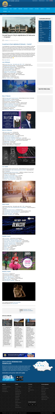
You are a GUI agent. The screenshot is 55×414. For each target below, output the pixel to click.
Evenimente (25, 309)
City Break (42, 386)
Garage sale (6, 273)
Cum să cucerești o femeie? (9, 140)
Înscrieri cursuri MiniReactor (9, 68)
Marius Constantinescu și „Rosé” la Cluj (11, 103)
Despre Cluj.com (34, 0)
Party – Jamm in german (8, 78)
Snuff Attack (6, 248)
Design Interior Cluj (44, 399)
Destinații (40, 30)
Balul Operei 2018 (7, 245)
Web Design (43, 391)
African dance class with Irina (9, 100)
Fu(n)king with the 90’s (8, 213)
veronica (6, 40)
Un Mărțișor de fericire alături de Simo (11, 175)
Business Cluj (17, 399)
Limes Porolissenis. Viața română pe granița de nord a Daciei (15, 169)
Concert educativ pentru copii (9, 242)
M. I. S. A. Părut (7, 278)
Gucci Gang (6, 249)
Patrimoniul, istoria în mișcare (9, 209)
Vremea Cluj (17, 405)
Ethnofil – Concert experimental (9, 179)
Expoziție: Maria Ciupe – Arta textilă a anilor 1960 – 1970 (14, 64)
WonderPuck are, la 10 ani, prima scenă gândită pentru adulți (18, 324)
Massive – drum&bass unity (9, 214)
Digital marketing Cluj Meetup (9, 136)
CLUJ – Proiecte (41, 21)
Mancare (40, 35)
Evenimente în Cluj (18, 391)
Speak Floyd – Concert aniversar (10, 177)
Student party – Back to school (9, 109)
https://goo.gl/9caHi (14, 303)
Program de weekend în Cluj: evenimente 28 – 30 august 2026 (30, 324)
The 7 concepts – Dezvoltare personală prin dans (13, 240)
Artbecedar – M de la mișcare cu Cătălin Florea (12, 241)
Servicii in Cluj (41, 37)
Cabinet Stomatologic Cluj (6, 386)
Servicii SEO (30, 386)
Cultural (40, 26)
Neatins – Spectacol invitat (9, 277)
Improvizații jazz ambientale (9, 280)
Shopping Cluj (17, 396)
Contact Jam (6, 174)
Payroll (29, 388)
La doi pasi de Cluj (18, 386)
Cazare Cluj (17, 397)
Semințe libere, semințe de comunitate (11, 239)
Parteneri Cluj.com (41, 0)
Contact (47, 0)
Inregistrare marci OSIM (45, 397)
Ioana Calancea (7, 59)
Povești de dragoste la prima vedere (10, 106)
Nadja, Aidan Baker (7, 279)
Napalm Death (6, 142)
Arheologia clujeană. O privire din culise (11, 98)
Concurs (40, 24)
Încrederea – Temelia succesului (10, 244)
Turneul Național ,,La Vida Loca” (9, 139)
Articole (6, 14)
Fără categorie (41, 32)
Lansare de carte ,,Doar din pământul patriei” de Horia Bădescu (15, 207)
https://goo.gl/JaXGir (17, 302)
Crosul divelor (6, 238)
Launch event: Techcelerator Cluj (10, 71)
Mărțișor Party (6, 246)
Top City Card (43, 394)
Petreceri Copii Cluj (18, 407)
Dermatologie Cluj (5, 391)
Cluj (10, 5)
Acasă (3, 14)
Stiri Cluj (29, 309)
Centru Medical (4, 388)
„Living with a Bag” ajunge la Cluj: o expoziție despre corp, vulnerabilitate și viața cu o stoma (7, 323)
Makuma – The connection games (10, 72)
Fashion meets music (8, 132)
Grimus (5, 247)
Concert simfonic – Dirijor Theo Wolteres (11, 212)
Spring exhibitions (7, 99)
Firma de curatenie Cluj (44, 388)
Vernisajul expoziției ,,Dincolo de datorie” (11, 172)
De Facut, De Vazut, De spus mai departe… (44, 28)
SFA (29, 391)
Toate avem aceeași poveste (9, 176)
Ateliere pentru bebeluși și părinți (10, 66)
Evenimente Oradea (44, 396)
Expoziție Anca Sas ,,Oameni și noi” (10, 135)
